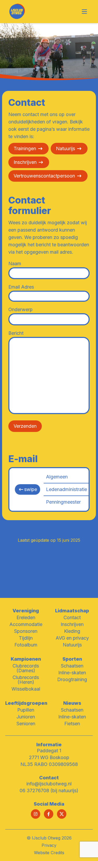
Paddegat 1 (49, 750)
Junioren (25, 716)
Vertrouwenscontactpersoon (44, 176)
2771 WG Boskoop (49, 757)
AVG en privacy (72, 638)
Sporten (72, 659)
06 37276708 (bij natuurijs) (49, 790)
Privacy (49, 845)
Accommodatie (25, 624)
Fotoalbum (25, 645)
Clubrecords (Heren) (26, 680)
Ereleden (25, 617)
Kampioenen (26, 659)
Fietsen (72, 723)
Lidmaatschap (72, 610)
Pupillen (25, 710)
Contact (72, 617)
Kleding (72, 631)
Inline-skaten (72, 672)
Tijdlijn (26, 638)
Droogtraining (72, 679)
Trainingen (25, 148)
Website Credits (49, 852)
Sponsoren (25, 631)
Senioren (25, 723)
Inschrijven (25, 162)
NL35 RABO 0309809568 (49, 764)
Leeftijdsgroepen (26, 703)
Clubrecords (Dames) (26, 668)
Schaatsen (72, 666)
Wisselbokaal (25, 689)
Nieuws (72, 703)
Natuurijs (65, 148)
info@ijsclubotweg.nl (49, 783)
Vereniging (26, 610)
